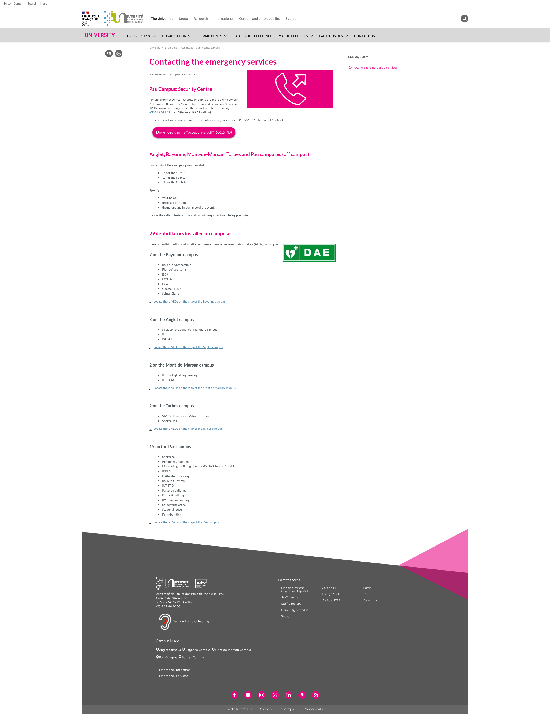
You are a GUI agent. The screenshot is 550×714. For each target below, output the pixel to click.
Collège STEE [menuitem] (331, 600)
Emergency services (173, 676)
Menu (44, 3)
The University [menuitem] (162, 19)
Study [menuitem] (183, 19)
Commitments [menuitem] (210, 36)
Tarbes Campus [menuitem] (193, 657)
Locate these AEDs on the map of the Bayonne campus (189, 301)
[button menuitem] (464, 18)
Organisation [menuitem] (174, 36)
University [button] (100, 35)
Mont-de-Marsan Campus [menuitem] (233, 650)
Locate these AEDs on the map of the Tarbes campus (188, 428)
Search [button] (32, 3)
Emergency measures (174, 670)
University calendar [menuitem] (294, 610)
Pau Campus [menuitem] (168, 657)
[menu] (153, 35)
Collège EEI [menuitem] (330, 588)
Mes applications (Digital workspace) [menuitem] (294, 589)
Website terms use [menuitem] (241, 709)
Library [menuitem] (367, 588)
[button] (175, 582)
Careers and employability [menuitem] (259, 19)
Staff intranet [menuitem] (290, 597)
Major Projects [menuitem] (293, 36)
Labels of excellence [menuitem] (253, 36)
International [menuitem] (224, 19)
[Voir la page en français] (109, 53)
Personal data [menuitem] (313, 709)
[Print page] (118, 53)
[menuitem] (404, 67)
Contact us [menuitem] (364, 36)
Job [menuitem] (365, 594)
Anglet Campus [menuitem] (170, 650)
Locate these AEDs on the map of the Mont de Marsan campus (195, 388)
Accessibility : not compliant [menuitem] (279, 709)
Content (19, 3)
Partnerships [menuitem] (331, 36)
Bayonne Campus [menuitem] (198, 650)
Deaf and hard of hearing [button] (190, 621)
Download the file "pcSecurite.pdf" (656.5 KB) (194, 132)
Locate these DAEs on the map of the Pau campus (186, 522)
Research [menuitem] (201, 19)
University (155, 47)
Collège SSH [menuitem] (330, 594)
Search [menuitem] (286, 616)
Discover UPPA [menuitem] (138, 36)
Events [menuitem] (291, 19)
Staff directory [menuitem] (291, 604)
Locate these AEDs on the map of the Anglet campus (188, 347)
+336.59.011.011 (160, 112)
